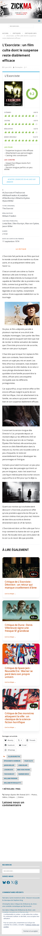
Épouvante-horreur (12, 761)
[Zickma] (21, 17)
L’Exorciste (8, 770)
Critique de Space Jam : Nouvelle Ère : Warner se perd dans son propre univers (19, 672)
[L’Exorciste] (13, 93)
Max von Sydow (23, 770)
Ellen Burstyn (14, 756)
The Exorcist (9, 774)
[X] (12, 882)
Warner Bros (23, 774)
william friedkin (10, 778)
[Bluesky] (4, 882)
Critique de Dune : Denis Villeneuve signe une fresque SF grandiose (18, 627)
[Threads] (16, 882)
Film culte (28, 761)
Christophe (19, 67)
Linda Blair (22, 765)
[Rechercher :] (21, 26)
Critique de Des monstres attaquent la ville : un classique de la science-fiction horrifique (19, 718)
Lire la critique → (10, 594)
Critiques (17, 33)
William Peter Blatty (12, 783)
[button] (38, 21)
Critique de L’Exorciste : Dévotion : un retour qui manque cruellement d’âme (21, 584)
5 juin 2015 (8, 67)
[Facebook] (8, 882)
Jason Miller (9, 765)
